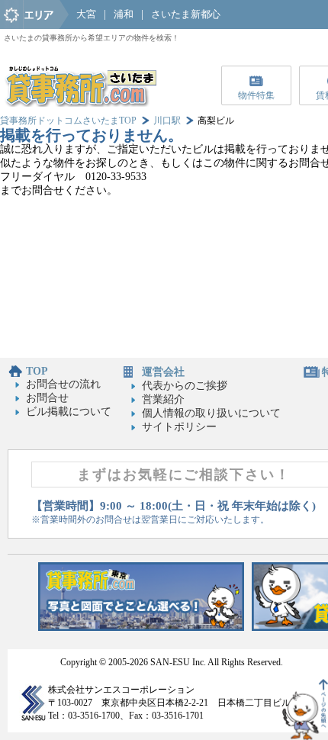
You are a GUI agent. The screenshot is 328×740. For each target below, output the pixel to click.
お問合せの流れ (63, 384)
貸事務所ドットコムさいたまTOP (68, 120)
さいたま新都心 (185, 14)
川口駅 (167, 120)
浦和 (123, 14)
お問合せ (47, 398)
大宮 (86, 14)
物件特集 (256, 95)
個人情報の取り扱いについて (211, 413)
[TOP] (80, 103)
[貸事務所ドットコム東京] (141, 627)
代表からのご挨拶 (184, 385)
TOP (37, 371)
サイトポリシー (179, 427)
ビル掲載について (68, 411)
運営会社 (163, 372)
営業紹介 (163, 399)
